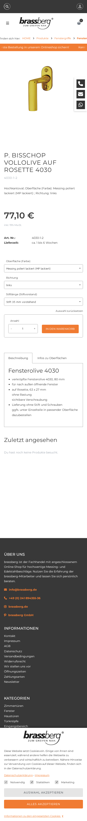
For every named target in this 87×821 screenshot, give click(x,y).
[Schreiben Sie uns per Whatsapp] (80, 105)
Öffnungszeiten (15, 671)
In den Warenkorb (60, 328)
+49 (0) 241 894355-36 (24, 598)
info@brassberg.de (23, 589)
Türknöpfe (11, 721)
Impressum (12, 641)
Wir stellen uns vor (17, 666)
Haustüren (11, 716)
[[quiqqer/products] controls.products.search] (7, 6)
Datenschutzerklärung (18, 775)
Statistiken (43, 782)
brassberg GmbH (20, 615)
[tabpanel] (43, 394)
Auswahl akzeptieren (43, 792)
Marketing (67, 782)
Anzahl (14, 320)
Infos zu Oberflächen (52, 358)
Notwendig (17, 782)
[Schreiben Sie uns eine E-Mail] (80, 94)
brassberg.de (18, 606)
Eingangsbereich (16, 726)
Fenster (9, 711)
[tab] (18, 358)
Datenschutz (13, 651)
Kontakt (9, 636)
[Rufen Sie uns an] (80, 83)
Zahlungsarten (14, 677)
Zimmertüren (13, 706)
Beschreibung (18, 358)
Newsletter (11, 682)
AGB (7, 646)
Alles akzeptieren (43, 804)
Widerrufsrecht (15, 661)
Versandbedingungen (19, 656)
